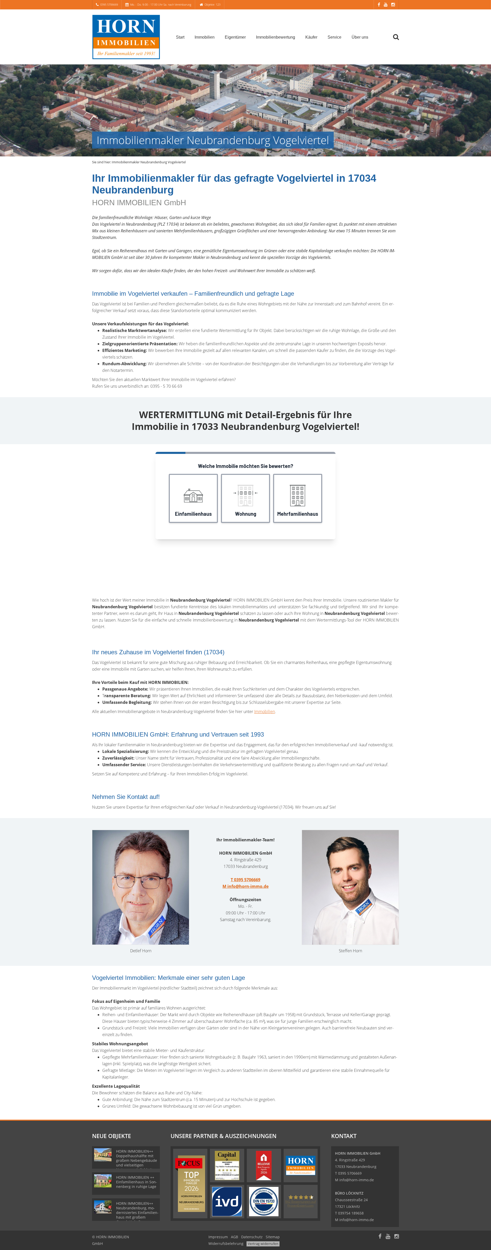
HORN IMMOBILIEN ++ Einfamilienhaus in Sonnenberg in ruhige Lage (136, 1182)
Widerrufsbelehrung (225, 1243)
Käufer (311, 37)
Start (180, 37)
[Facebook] (379, 4)
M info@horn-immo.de (245, 886)
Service (334, 37)
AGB (234, 1236)
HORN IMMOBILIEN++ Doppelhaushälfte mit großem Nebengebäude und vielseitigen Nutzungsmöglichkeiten (136, 1160)
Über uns (360, 37)
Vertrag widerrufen (263, 1243)
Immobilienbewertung (275, 37)
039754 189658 (351, 1213)
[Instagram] (393, 4)
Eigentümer (235, 37)
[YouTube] (385, 4)
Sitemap (273, 1236)
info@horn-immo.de (356, 1179)
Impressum (218, 1236)
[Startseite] (127, 37)
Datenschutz (252, 1236)
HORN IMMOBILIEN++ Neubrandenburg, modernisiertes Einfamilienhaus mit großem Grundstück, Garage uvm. (137, 1215)
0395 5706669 (109, 4)
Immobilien (205, 37)
